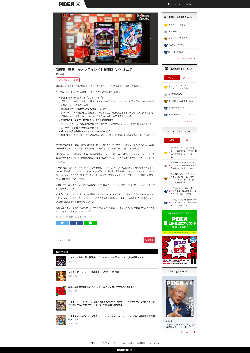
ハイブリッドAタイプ (83, 217)
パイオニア (63, 217)
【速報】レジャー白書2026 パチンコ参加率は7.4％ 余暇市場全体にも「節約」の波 (184, 203)
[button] (61, 39)
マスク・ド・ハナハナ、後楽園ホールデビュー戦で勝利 (94, 272)
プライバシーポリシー (111, 343)
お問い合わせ (129, 343)
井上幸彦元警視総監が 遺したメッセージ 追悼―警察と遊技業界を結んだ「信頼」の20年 (184, 165)
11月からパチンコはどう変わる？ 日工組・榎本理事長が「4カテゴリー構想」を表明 (183, 191)
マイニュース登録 (69, 80)
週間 (172, 140)
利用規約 (95, 343)
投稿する (149, 240)
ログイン (177, 4)
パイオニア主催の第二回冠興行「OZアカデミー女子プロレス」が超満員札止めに (106, 257)
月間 (187, 140)
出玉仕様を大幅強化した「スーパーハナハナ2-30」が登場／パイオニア (101, 287)
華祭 (71, 217)
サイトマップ (153, 343)
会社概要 (141, 343)
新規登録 (189, 4)
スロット (187, 78)
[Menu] (56, 4)
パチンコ (172, 78)
